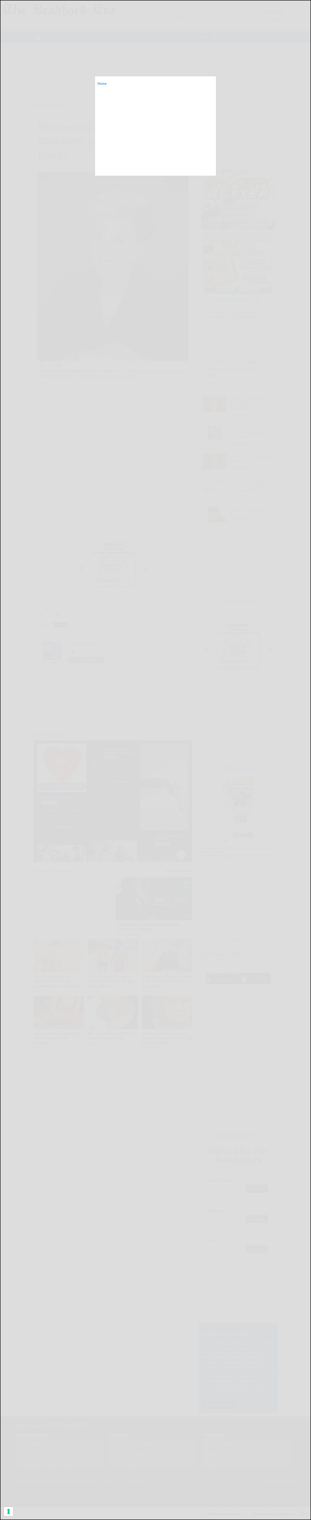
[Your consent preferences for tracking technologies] (8, 1511)
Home (102, 83)
